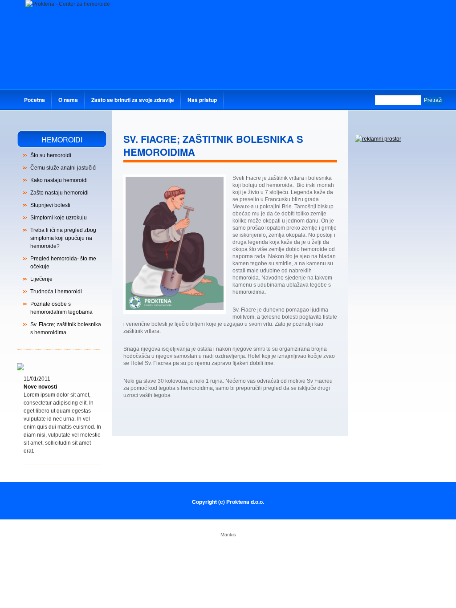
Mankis (228, 534)
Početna (34, 100)
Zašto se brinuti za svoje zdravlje (132, 100)
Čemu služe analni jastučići (63, 168)
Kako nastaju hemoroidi (59, 180)
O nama (68, 100)
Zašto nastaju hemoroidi (59, 193)
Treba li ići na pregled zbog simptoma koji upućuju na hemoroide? (63, 238)
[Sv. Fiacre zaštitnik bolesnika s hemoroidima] (175, 308)
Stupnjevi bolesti (50, 205)
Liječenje (41, 279)
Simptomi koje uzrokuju (58, 218)
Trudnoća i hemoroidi (56, 291)
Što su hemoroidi (50, 155)
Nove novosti (40, 387)
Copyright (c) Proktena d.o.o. (228, 502)
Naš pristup (202, 100)
